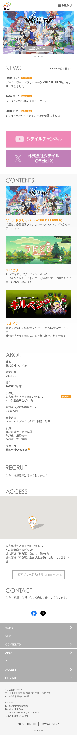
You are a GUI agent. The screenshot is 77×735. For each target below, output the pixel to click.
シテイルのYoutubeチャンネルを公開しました (33, 115)
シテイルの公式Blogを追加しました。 (28, 100)
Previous (9, 32)
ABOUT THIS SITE (27, 724)
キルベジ (12, 323)
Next (67, 32)
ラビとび (12, 270)
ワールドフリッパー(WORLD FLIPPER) (34, 220)
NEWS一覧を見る (60, 68)
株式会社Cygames (16, 449)
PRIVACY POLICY (50, 724)
